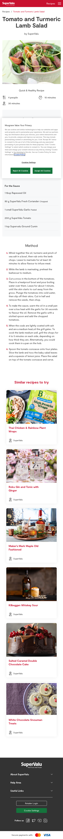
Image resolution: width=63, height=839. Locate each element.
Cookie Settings (31, 810)
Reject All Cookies (20, 171)
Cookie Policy (19, 154)
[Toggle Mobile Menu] (59, 3)
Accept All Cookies (42, 171)
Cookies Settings (29, 162)
